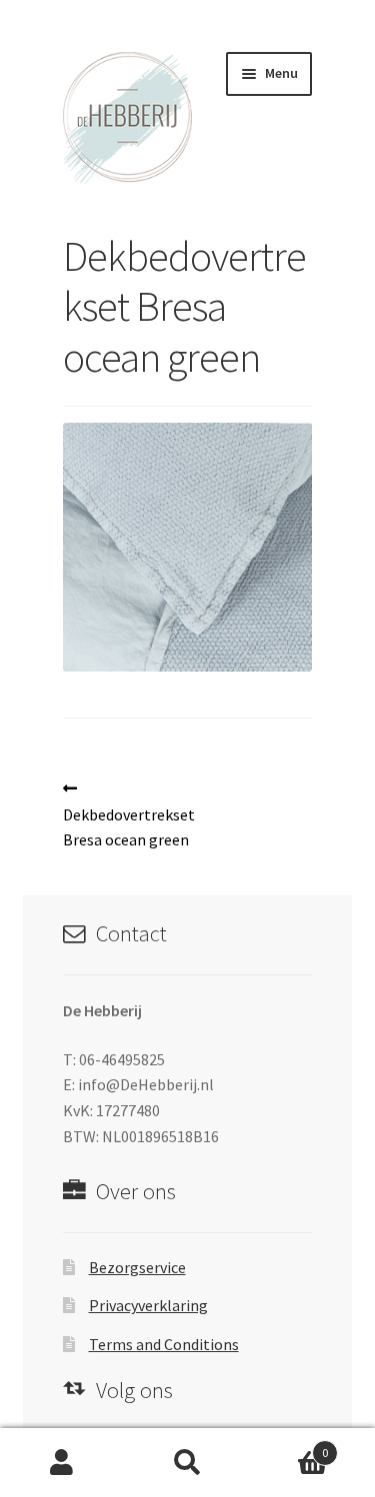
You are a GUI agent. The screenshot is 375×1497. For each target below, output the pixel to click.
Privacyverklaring (148, 1305)
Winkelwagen (289, 1445)
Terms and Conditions (164, 1344)
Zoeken (187, 1463)
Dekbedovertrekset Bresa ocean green (129, 813)
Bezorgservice (137, 1267)
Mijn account (62, 1463)
